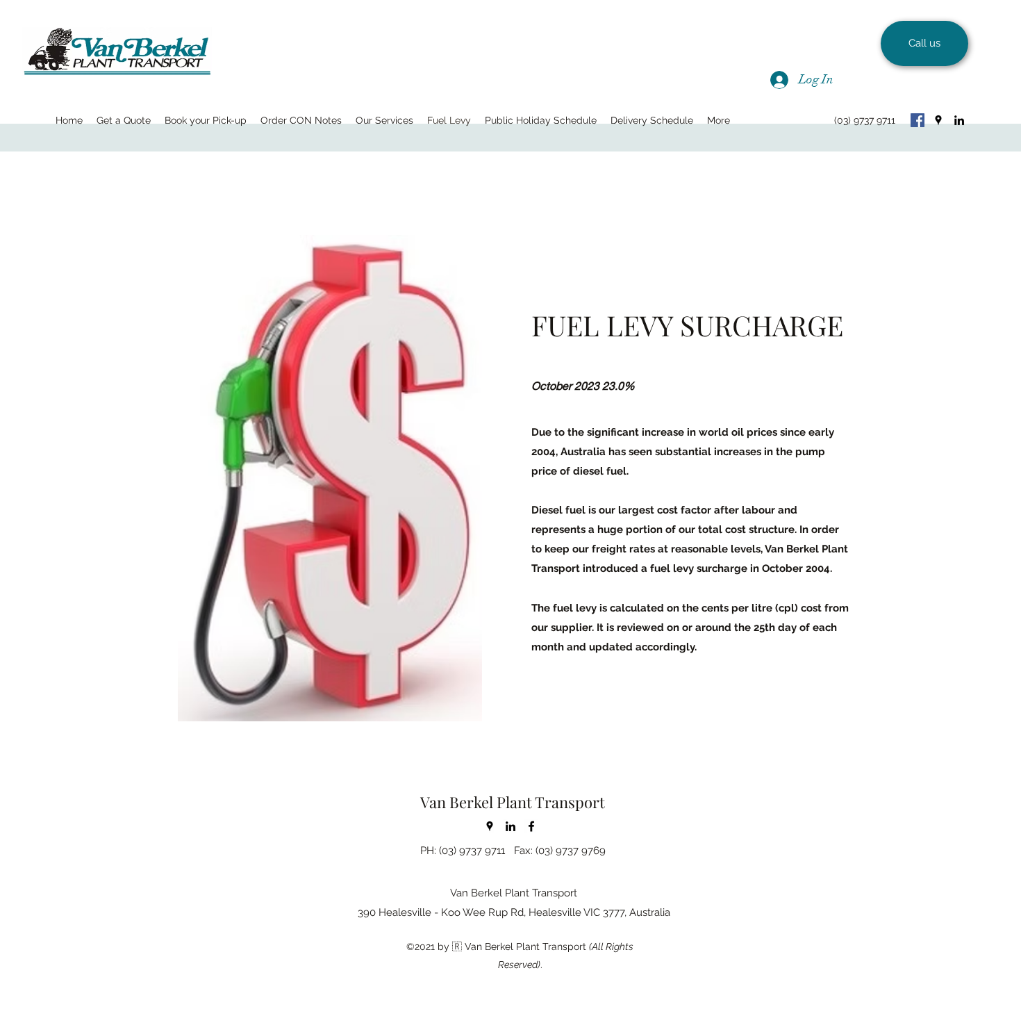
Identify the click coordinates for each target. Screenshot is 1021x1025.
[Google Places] (938, 120)
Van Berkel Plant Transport (512, 802)
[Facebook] (917, 120)
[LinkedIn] (959, 120)
